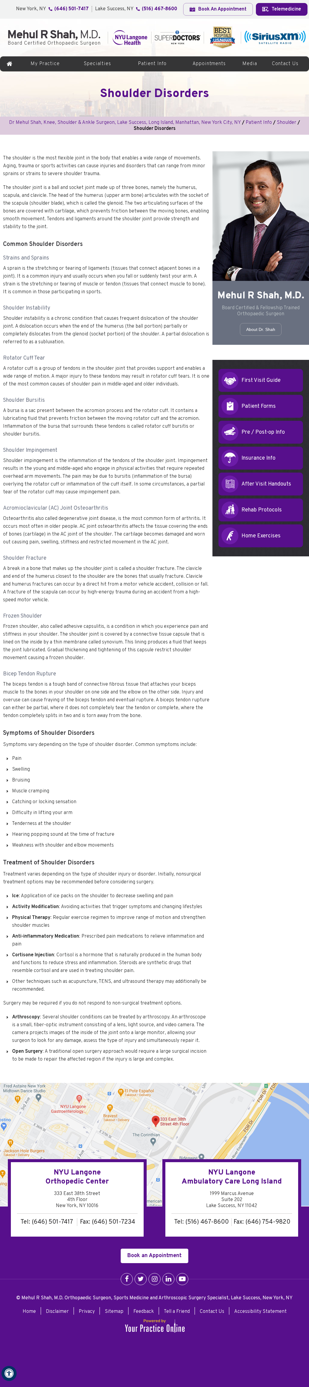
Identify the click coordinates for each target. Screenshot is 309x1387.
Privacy (87, 1312)
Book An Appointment (222, 9)
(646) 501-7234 (113, 1222)
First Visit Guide (261, 380)
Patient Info (152, 64)
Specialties (97, 64)
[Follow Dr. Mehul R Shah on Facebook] (126, 1279)
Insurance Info (258, 458)
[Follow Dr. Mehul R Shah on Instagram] (154, 1279)
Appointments (209, 64)
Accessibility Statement (260, 1312)
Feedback (143, 1312)
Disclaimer (57, 1312)
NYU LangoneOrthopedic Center (77, 1177)
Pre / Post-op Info (263, 432)
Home (9, 63)
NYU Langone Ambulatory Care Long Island (232, 1177)
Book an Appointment (154, 1255)
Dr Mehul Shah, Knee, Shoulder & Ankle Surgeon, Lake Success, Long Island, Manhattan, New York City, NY (125, 123)
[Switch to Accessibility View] (9, 1373)
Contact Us (285, 64)
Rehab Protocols (261, 510)
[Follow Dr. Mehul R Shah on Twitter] (140, 1279)
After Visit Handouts (266, 484)
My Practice (45, 64)
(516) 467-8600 (159, 9)
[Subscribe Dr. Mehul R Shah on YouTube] (182, 1279)
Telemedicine (285, 9)
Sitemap (114, 1312)
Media (249, 64)
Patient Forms (258, 406)
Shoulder (286, 123)
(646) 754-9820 (267, 1222)
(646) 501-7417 (71, 9)
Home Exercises (261, 536)
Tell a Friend (177, 1312)
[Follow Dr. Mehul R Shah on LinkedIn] (168, 1279)
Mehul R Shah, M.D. (261, 296)
